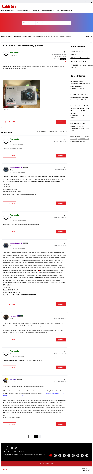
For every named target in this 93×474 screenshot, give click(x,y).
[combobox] (53, 23)
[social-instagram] (55, 455)
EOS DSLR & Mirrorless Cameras (80, 116)
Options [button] (88, 36)
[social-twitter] (68, 455)
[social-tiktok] (59, 455)
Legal (20, 451)
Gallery (35, 11)
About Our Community (63, 11)
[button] (21, 94)
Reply (60, 122)
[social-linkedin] (82, 455)
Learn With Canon (47, 11)
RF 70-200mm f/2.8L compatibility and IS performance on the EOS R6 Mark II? (80, 83)
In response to (17, 144)
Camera (30, 36)
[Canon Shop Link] (10, 448)
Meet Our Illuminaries (7, 11)
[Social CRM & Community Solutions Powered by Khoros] (86, 470)
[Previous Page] (29, 436)
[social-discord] (86, 455)
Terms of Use (7, 451)
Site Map (24, 451)
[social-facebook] (64, 455)
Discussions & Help (22, 11)
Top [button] (6, 469)
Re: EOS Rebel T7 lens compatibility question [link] (58, 36)
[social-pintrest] (77, 455)
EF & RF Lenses (38, 36)
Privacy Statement (14, 451)
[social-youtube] (50, 455)
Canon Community (9, 6)
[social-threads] (73, 455)
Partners (29, 451)
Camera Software (76, 100)
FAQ (86, 2)
